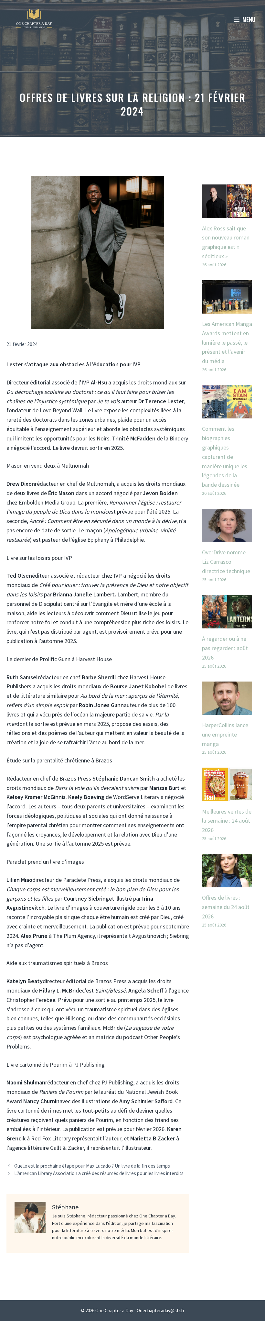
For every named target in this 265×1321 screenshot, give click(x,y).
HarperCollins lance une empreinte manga (225, 734)
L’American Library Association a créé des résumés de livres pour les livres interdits (99, 1173)
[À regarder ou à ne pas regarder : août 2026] (227, 623)
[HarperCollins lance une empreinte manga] (227, 710)
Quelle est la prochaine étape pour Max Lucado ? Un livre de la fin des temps (92, 1166)
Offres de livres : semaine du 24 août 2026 (225, 907)
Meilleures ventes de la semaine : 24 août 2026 (226, 821)
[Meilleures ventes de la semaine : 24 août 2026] (227, 796)
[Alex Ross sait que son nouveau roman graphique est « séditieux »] (227, 213)
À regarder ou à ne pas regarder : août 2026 (225, 648)
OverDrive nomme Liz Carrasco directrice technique (226, 562)
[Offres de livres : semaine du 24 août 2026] (227, 882)
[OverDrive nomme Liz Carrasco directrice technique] (227, 537)
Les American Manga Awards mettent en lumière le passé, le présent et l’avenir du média (227, 342)
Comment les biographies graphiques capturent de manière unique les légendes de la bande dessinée (224, 456)
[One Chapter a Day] (33, 19)
